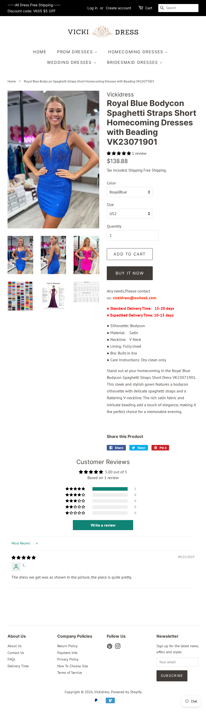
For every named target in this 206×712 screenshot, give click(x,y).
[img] (24, 557)
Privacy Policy (68, 659)
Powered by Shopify (126, 692)
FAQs (11, 659)
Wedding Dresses (70, 62)
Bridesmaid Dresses (133, 62)
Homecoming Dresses (136, 51)
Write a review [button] (103, 525)
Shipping (135, 170)
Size (110, 204)
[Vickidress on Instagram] (117, 647)
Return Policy (67, 646)
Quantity (114, 226)
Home (39, 51)
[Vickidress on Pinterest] (109, 647)
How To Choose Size (72, 666)
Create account (118, 8)
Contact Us (16, 652)
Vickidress (102, 692)
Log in (92, 8)
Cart (148, 8)
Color (111, 182)
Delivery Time (18, 666)
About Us (15, 646)
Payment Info (67, 652)
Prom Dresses (75, 51)
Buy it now (130, 273)
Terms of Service (69, 672)
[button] (119, 153)
